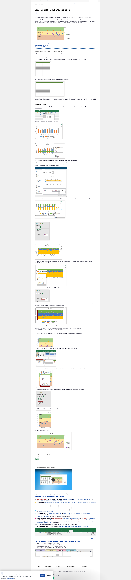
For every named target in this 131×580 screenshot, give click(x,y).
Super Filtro (40, 516)
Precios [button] (59, 3)
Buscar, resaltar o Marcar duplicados (52, 502)
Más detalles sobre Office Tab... (80, 558)
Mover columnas (65, 509)
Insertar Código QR (87, 519)
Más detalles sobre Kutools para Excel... (79, 538)
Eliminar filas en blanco (65, 502)
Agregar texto (65, 518)
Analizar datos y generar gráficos (43, 500)
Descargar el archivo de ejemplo (41, 45)
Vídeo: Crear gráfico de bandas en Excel (43, 46)
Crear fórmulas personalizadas (86, 499)
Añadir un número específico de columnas (53, 509)
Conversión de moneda (70, 521)
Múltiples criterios (46, 505)
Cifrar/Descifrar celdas (72, 514)
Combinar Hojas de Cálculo (61, 514)
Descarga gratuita (91, 538)
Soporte (78, 3)
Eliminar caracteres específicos (74, 518)
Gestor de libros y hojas (80, 513)
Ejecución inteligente (68, 499)
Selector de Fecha (51, 514)
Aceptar (42, 575)
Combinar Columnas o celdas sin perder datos (80, 502)
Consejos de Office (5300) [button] (69, 3)
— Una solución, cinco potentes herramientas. (54, 0)
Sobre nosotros (84, 566)
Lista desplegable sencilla (53, 507)
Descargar (54, 3)
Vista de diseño (59, 513)
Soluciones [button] (47, 3)
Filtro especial (46, 516)
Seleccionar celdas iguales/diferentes (45, 511)
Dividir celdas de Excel (46, 522)
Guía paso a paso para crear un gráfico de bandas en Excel (46, 43)
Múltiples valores (54, 505)
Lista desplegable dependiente (65, 507)
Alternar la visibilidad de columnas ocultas (78, 509)
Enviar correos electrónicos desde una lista (87, 514)
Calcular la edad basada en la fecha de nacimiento (60, 519)
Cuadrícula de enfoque (50, 513)
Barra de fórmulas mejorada (68, 513)
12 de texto (57, 518)
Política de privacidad (70, 566)
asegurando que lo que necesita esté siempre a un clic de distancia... (74, 526)
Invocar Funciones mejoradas (56, 500)
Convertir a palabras (62, 521)
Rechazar (49, 575)
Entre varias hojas (62, 505)
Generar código (76, 499)
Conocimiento (49, 566)
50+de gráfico (86, 518)
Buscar (84, 3)
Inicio (39, 566)
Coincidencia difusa (71, 505)
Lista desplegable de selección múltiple (80, 507)
